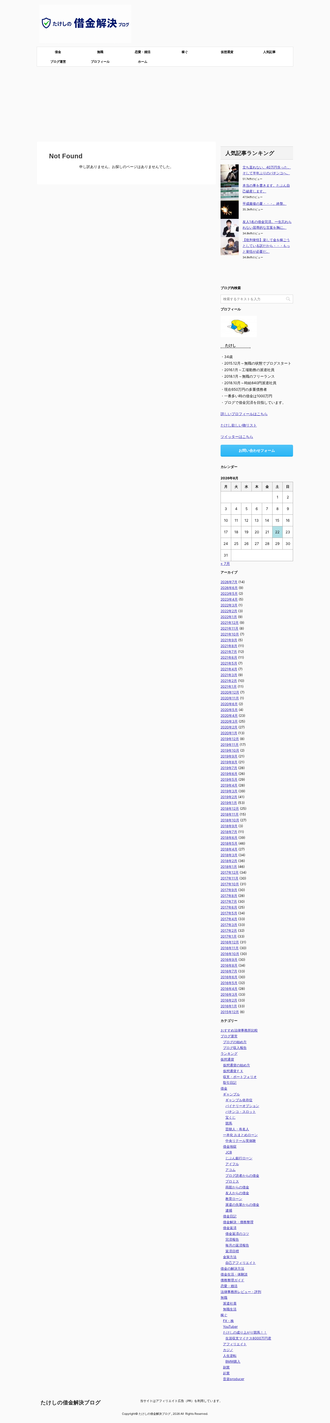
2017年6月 (229, 907)
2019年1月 (229, 803)
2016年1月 (229, 1006)
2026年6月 (229, 588)
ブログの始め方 (235, 1042)
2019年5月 (229, 779)
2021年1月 (229, 686)
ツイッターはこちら (237, 436)
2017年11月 (229, 878)
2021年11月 (229, 628)
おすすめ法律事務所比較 (239, 1030)
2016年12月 (230, 942)
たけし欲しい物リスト (239, 425)
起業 (226, 1373)
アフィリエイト (235, 1344)
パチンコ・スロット (240, 1111)
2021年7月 (229, 652)
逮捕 (228, 1210)
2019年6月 (229, 774)
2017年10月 (230, 884)
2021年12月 (230, 622)
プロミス (232, 1181)
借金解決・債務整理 (238, 1222)
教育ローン (233, 1199)
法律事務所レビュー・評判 (241, 1292)
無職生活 (230, 1309)
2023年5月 (229, 593)
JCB (228, 1152)
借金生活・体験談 (234, 1274)
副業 (226, 1367)
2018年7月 (229, 832)
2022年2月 (229, 611)
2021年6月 (229, 657)
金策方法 (230, 1257)
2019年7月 (229, 768)
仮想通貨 (227, 52)
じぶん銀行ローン (238, 1158)
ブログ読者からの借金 (242, 1175)
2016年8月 (229, 965)
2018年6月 (229, 837)
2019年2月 (229, 797)
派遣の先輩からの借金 (242, 1204)
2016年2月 (229, 1000)
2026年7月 (229, 582)
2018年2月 (229, 861)
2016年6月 (229, 977)
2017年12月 (230, 872)
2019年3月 (229, 791)
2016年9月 (229, 959)
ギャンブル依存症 (238, 1100)
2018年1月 (229, 867)
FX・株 (228, 1321)
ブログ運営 (58, 61)
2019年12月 (230, 739)
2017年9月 (229, 890)
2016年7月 (229, 971)
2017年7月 (229, 901)
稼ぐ (185, 52)
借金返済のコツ (237, 1234)
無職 (100, 52)
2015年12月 (230, 1012)
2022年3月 (229, 605)
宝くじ (230, 1117)
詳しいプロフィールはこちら (244, 414)
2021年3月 (229, 675)
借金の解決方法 (232, 1268)
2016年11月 (230, 948)
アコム (230, 1170)
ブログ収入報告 (235, 1048)
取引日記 (230, 1082)
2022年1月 (229, 617)
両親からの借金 (237, 1187)
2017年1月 (229, 936)
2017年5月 (229, 913)
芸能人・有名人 (237, 1129)
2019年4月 (229, 785)
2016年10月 (230, 954)
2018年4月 (229, 849)
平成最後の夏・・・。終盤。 (265, 203)
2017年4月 (229, 919)
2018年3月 (229, 855)
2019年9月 (229, 756)
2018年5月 (229, 843)
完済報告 (232, 1239)
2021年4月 (229, 669)
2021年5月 (229, 663)
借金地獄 (230, 1146)
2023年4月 (229, 599)
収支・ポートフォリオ (240, 1077)
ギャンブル (231, 1094)
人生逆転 (230, 1356)
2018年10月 (230, 820)
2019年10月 (230, 750)
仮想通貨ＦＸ (233, 1071)
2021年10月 (230, 634)
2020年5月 (229, 710)
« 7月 (225, 563)
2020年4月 (229, 715)
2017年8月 (229, 896)
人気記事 (269, 52)
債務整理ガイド (232, 1280)
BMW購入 (232, 1361)
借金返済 (230, 1228)
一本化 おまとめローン (240, 1135)
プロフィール (100, 61)
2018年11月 (230, 814)
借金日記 (230, 1216)
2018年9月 (229, 826)
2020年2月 (229, 727)
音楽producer (233, 1379)
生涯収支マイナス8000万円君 (248, 1338)
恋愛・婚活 (143, 52)
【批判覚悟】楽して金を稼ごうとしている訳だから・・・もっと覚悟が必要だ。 (266, 245)
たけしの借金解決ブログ (71, 1402)
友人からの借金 (237, 1193)
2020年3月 (229, 721)
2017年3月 (229, 925)
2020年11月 (230, 698)
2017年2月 (229, 930)
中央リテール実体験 (240, 1141)
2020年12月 (230, 692)
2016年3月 (229, 994)
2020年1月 (229, 733)
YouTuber (230, 1326)
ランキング (229, 1053)
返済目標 (232, 1251)
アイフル (232, 1164)
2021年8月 (229, 646)
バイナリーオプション (242, 1106)
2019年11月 (230, 744)
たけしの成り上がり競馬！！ (245, 1332)
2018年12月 (230, 808)
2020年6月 (229, 704)
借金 (58, 52)
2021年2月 (229, 681)
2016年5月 (229, 983)
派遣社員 (230, 1303)
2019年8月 (229, 762)
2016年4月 (229, 989)
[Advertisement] (165, 103)
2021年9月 (229, 640)
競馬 (228, 1123)
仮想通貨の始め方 (236, 1065)
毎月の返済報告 (237, 1245)
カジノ (228, 1350)
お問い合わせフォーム (257, 450)
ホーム (142, 61)
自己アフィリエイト (240, 1263)
